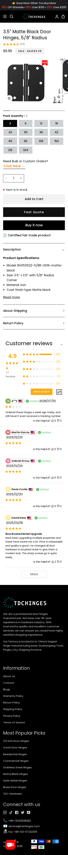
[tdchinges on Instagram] (5, 812)
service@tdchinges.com (21, 826)
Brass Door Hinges (14, 787)
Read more (11, 297)
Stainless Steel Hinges (17, 767)
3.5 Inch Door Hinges (16, 741)
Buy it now (34, 225)
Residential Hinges (15, 754)
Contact (8, 683)
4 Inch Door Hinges (15, 747)
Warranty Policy (13, 696)
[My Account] (55, 16)
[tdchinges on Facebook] (16, 812)
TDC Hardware (12, 793)
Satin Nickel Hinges (15, 780)
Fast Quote (34, 212)
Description (12, 249)
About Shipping (15, 311)
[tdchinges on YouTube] (28, 812)
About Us (9, 676)
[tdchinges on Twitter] (22, 812)
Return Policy (13, 323)
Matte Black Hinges (15, 774)
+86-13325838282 (17, 821)
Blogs (6, 689)
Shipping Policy (12, 709)
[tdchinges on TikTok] (11, 812)
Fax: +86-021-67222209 (20, 832)
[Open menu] (3, 16)
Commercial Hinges (16, 761)
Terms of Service (14, 722)
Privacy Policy (11, 716)
